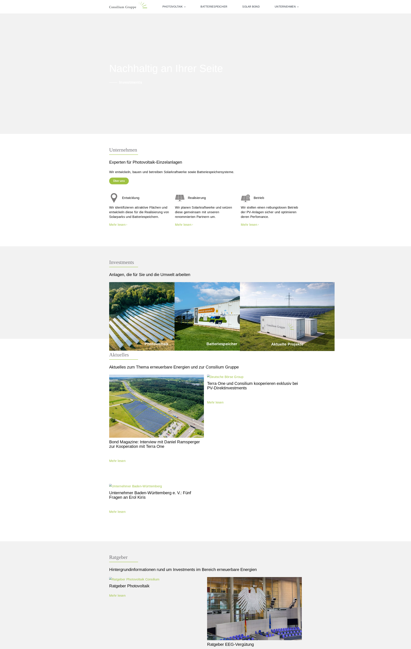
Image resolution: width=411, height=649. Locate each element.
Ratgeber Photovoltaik (129, 585)
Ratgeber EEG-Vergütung (230, 644)
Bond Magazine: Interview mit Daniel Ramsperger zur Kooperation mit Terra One (154, 444)
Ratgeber (118, 557)
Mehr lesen (117, 461)
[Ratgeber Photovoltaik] (156, 579)
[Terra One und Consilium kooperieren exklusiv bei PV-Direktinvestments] (254, 377)
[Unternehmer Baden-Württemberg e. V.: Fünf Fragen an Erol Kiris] (156, 486)
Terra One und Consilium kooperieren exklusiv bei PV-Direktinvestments (252, 385)
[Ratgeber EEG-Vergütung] (254, 608)
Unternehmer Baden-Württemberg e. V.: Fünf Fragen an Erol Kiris (150, 495)
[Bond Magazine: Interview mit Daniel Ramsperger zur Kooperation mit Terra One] (156, 406)
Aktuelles (119, 355)
